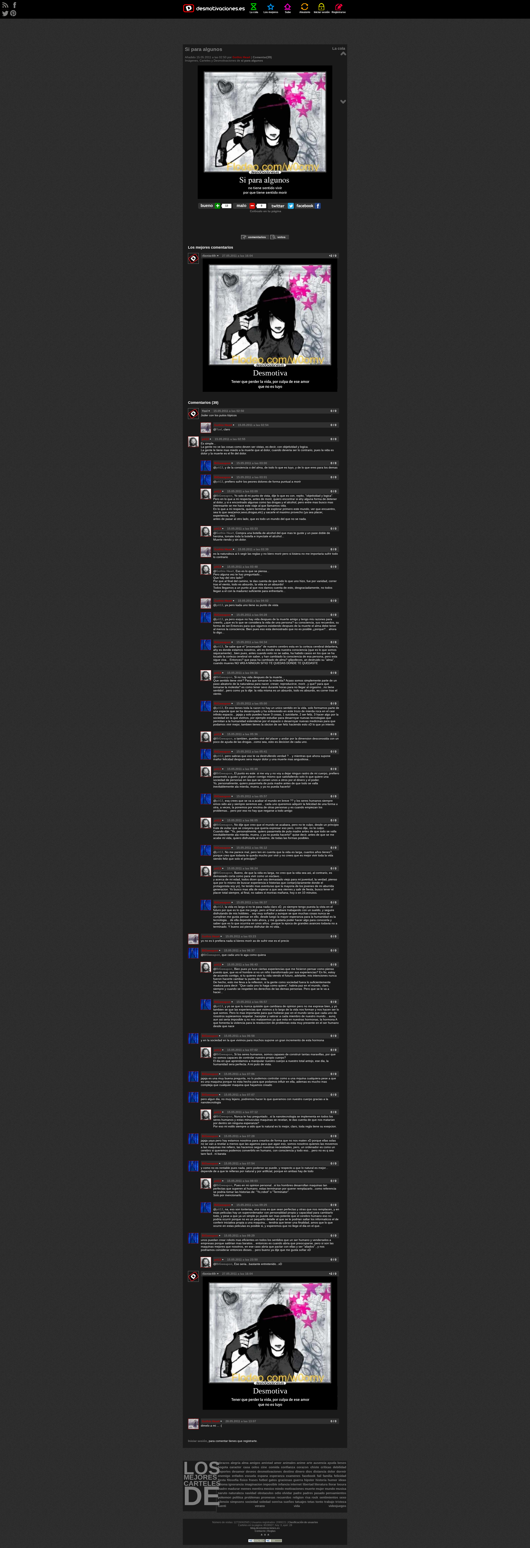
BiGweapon (222, 463)
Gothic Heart (241, 57)
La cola (254, 12)
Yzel (219, 429)
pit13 (205, 439)
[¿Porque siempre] (343, 101)
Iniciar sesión (322, 12)
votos (281, 237)
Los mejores (271, 12)
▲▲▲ (265, 1534)
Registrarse (339, 12)
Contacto (260, 1531)
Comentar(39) (262, 57)
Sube (288, 12)
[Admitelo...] (343, 53)
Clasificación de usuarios (303, 1522)
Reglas (271, 1531)
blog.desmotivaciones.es (265, 1528)
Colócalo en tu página (265, 211)
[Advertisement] (265, 28)
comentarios (257, 237)
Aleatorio (304, 12)
